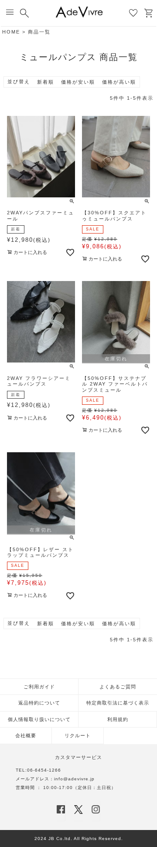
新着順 (45, 82)
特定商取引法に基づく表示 (117, 702)
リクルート (78, 735)
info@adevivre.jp (74, 778)
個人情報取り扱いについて (39, 719)
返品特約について (39, 702)
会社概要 (25, 735)
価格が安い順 (78, 82)
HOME (11, 31)
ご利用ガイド (39, 686)
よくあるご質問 (117, 686)
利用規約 (117, 719)
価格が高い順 (119, 82)
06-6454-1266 (44, 770)
